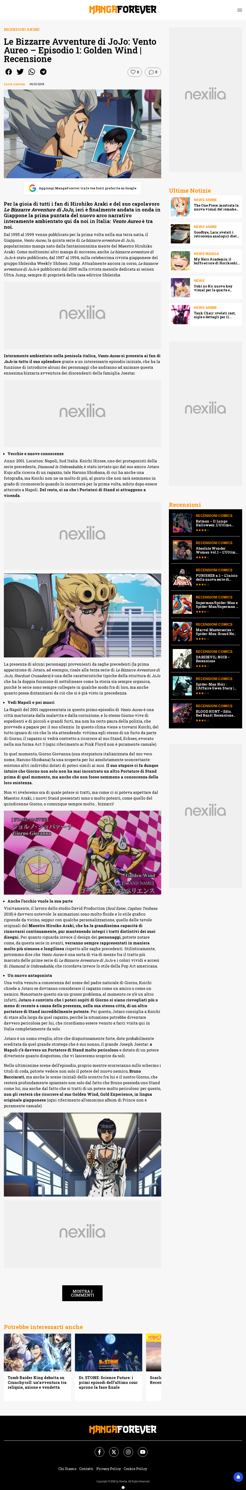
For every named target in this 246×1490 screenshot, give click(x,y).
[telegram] (43, 74)
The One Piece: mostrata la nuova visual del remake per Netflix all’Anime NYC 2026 (217, 207)
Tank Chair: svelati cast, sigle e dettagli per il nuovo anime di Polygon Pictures (215, 315)
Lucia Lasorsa (14, 84)
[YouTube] (140, 1449)
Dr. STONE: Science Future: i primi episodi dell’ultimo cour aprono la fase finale (108, 1382)
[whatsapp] (32, 74)
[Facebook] (96, 1449)
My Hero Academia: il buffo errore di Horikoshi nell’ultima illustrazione (215, 261)
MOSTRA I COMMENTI (82, 1293)
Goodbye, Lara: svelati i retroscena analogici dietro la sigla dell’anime (217, 234)
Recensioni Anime (21, 29)
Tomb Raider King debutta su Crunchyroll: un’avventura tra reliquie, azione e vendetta (37, 1382)
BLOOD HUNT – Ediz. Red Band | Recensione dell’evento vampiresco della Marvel (216, 713)
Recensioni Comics (214, 516)
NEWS (199, 281)
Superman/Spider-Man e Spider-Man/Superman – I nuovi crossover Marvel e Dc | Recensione (217, 605)
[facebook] (8, 74)
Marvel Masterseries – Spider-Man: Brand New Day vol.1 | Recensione (216, 632)
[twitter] (20, 74)
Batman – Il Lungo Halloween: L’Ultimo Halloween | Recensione (216, 523)
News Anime (205, 200)
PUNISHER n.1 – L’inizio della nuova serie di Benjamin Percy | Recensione (216, 577)
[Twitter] (111, 1449)
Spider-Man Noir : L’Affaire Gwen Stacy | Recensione (215, 686)
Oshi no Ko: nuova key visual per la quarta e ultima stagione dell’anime (217, 288)
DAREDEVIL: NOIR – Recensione (213, 659)
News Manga (206, 254)
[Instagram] (125, 1449)
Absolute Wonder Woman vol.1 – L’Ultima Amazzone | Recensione (216, 550)
